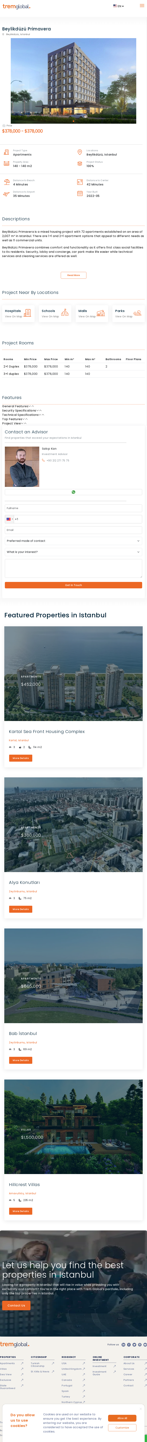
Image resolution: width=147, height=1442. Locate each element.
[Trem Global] (14, 1344)
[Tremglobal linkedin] (123, 1344)
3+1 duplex (11, 374)
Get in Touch (73, 585)
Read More (73, 275)
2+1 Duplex (11, 366)
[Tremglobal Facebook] (129, 1344)
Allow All (122, 1418)
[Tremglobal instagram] (140, 1344)
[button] (9, 519)
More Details (21, 758)
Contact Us (16, 1305)
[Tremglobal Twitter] (134, 1344)
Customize (122, 1427)
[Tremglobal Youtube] (145, 1344)
